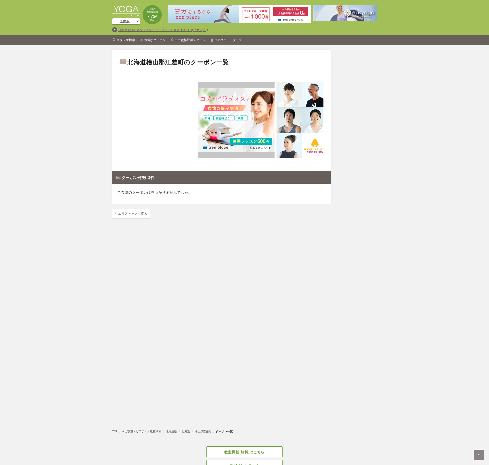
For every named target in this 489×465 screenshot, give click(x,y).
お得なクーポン (155, 40)
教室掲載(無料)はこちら (244, 452)
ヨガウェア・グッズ (228, 40)
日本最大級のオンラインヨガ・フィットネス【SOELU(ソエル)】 (162, 30)
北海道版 (171, 431)
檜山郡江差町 (203, 431)
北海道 (186, 431)
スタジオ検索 (126, 40)
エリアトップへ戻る (132, 213)
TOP (114, 431)
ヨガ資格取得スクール (190, 40)
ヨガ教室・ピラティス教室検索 (141, 431)
